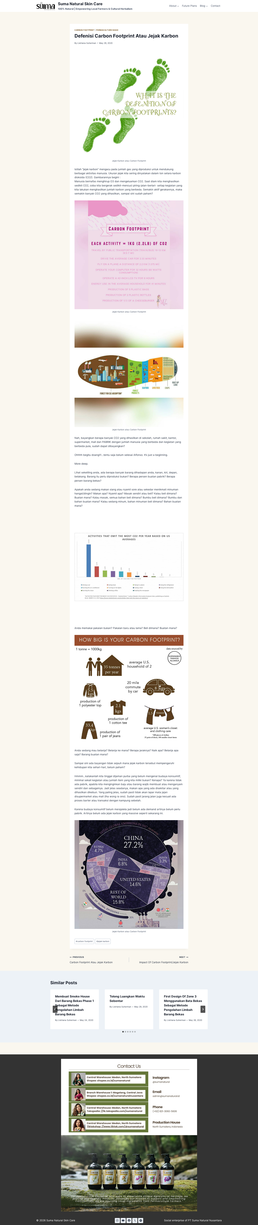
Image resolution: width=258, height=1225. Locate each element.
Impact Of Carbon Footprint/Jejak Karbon (163, 960)
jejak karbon (102, 941)
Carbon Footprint (85, 30)
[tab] (123, 1031)
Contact (215, 5)
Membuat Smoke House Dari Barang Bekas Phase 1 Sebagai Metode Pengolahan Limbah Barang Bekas (74, 1005)
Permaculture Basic (107, 30)
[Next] (203, 1009)
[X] (134, 1220)
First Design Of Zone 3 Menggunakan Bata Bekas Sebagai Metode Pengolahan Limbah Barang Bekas (183, 1005)
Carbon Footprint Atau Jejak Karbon (91, 960)
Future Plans (189, 5)
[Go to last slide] (55, 1009)
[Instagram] (117, 1220)
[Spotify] (140, 1220)
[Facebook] (129, 1220)
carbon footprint (84, 941)
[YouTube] (123, 1220)
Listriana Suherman (86, 43)
